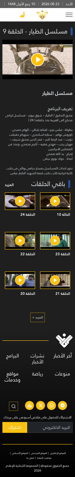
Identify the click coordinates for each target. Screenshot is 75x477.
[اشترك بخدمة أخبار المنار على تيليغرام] (63, 406)
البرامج (12, 355)
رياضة (37, 373)
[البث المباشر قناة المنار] (30, 406)
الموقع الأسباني (20, 453)
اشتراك (15, 427)
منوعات (62, 373)
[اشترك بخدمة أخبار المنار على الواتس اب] (52, 406)
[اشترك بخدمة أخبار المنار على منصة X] (41, 406)
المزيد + (37, 317)
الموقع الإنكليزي (58, 453)
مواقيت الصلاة (44, 458)
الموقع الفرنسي (39, 453)
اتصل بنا (30, 458)
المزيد (9, 184)
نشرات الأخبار (37, 358)
